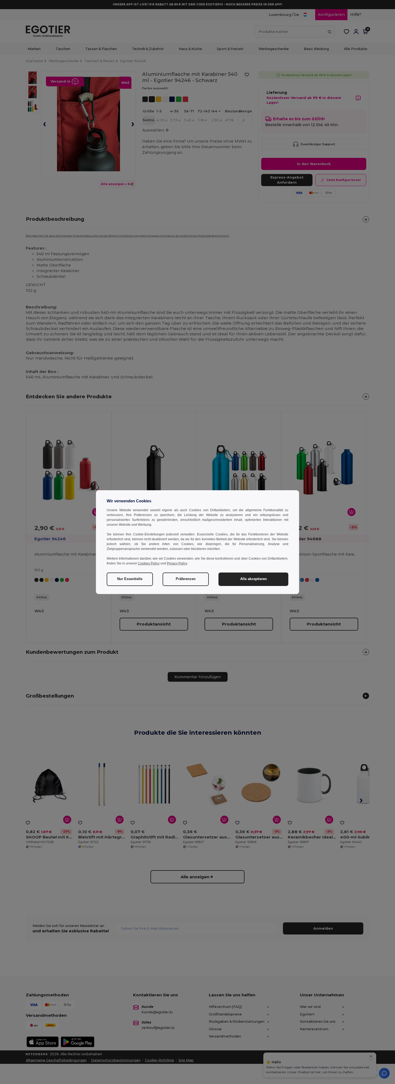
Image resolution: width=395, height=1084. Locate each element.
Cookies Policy (149, 563)
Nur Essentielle (129, 579)
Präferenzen (186, 579)
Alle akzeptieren (253, 579)
